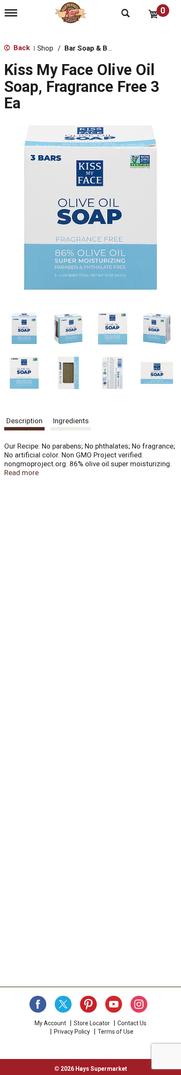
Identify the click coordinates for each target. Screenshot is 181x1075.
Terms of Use (115, 1031)
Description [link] (24, 421)
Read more (21, 472)
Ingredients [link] (71, 421)
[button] (24, 329)
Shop (45, 48)
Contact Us (131, 1023)
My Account (50, 1023)
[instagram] (138, 1004)
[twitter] (63, 1004)
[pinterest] (88, 1004)
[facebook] (37, 1004)
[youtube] (113, 1004)
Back (21, 47)
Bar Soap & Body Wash (101, 48)
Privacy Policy (72, 1031)
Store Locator (92, 1023)
